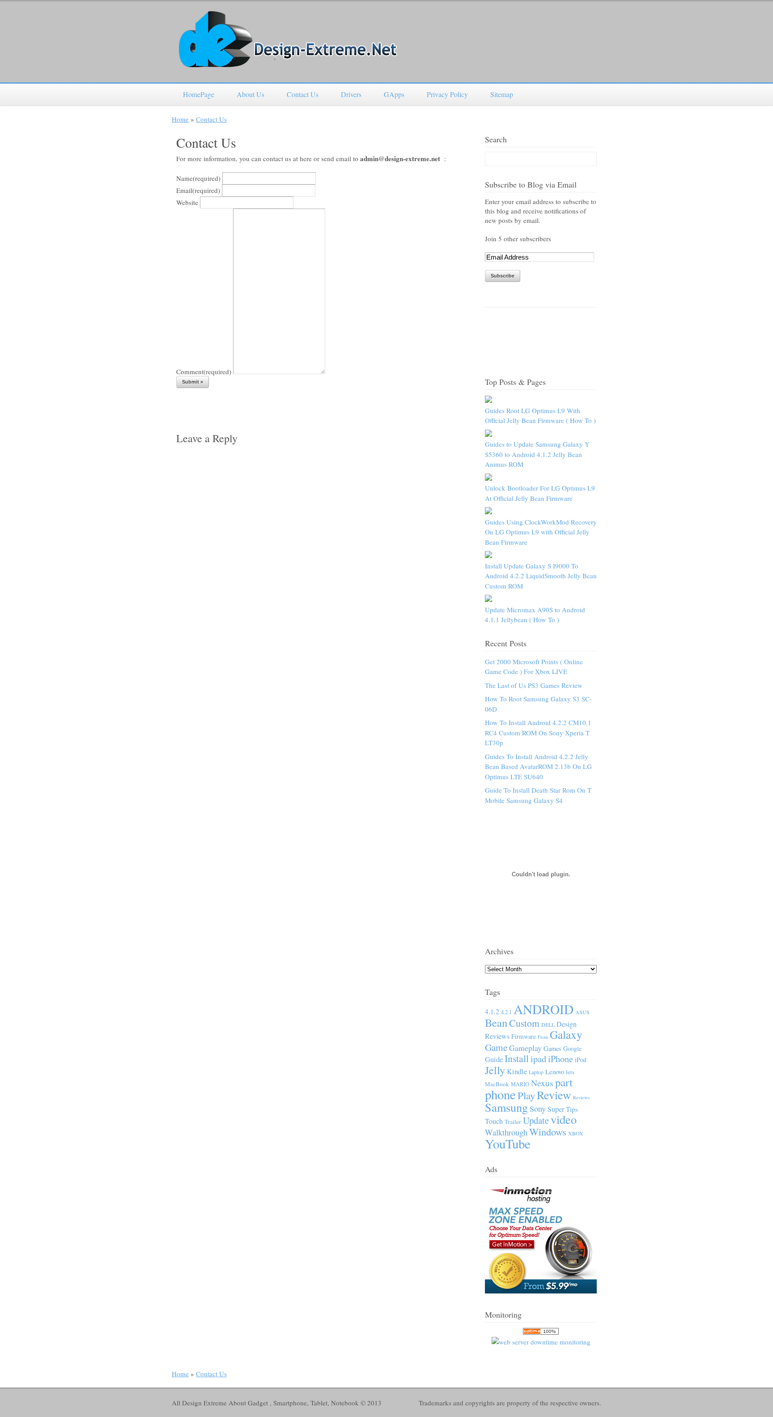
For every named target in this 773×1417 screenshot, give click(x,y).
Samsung (506, 1107)
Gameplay (525, 1047)
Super (556, 1109)
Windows (547, 1131)
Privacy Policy (447, 94)
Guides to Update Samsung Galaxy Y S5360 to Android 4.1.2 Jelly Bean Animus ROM (537, 454)
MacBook (497, 1084)
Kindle (517, 1071)
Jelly (495, 1070)
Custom (524, 1022)
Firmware (523, 1036)
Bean (496, 1022)
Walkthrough (506, 1132)
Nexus (542, 1083)
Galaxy (566, 1034)
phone (500, 1094)
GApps (394, 94)
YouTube (508, 1143)
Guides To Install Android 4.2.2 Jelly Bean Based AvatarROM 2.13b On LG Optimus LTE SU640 (538, 766)
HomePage (198, 94)
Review (554, 1094)
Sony (538, 1108)
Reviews (581, 1097)
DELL (548, 1024)
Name (198, 178)
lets (570, 1072)
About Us (250, 94)
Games (552, 1048)
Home (180, 119)
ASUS (582, 1012)
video (564, 1119)
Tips (572, 1109)
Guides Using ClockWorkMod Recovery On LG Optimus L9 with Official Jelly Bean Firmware (541, 531)
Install (517, 1058)
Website (187, 202)
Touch (494, 1121)
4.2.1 (506, 1012)
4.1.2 (492, 1011)
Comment (203, 371)
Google (572, 1048)
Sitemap (501, 94)
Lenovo (554, 1071)
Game (496, 1047)
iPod (580, 1059)
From (543, 1037)
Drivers (351, 94)
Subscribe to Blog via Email (531, 184)
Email (198, 190)
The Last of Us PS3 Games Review (533, 685)
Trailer (513, 1122)
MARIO (520, 1084)
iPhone (560, 1059)
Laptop (536, 1072)
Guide (494, 1059)
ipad (538, 1059)
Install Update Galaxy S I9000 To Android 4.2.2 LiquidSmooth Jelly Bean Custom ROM (541, 575)
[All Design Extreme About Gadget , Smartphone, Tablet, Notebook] (288, 63)
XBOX (575, 1133)
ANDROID (543, 1009)
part (564, 1082)
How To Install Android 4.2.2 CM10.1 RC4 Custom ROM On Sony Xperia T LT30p (538, 732)
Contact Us (303, 94)
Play (526, 1095)
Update (536, 1120)
